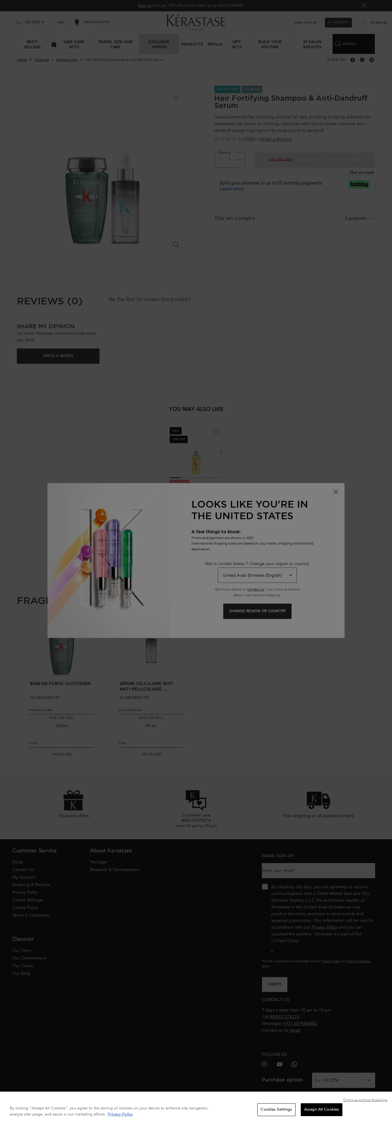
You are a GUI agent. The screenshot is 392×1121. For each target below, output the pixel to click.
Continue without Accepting (365, 1100)
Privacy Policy (120, 1114)
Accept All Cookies (321, 1109)
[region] (196, 1106)
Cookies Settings (276, 1109)
